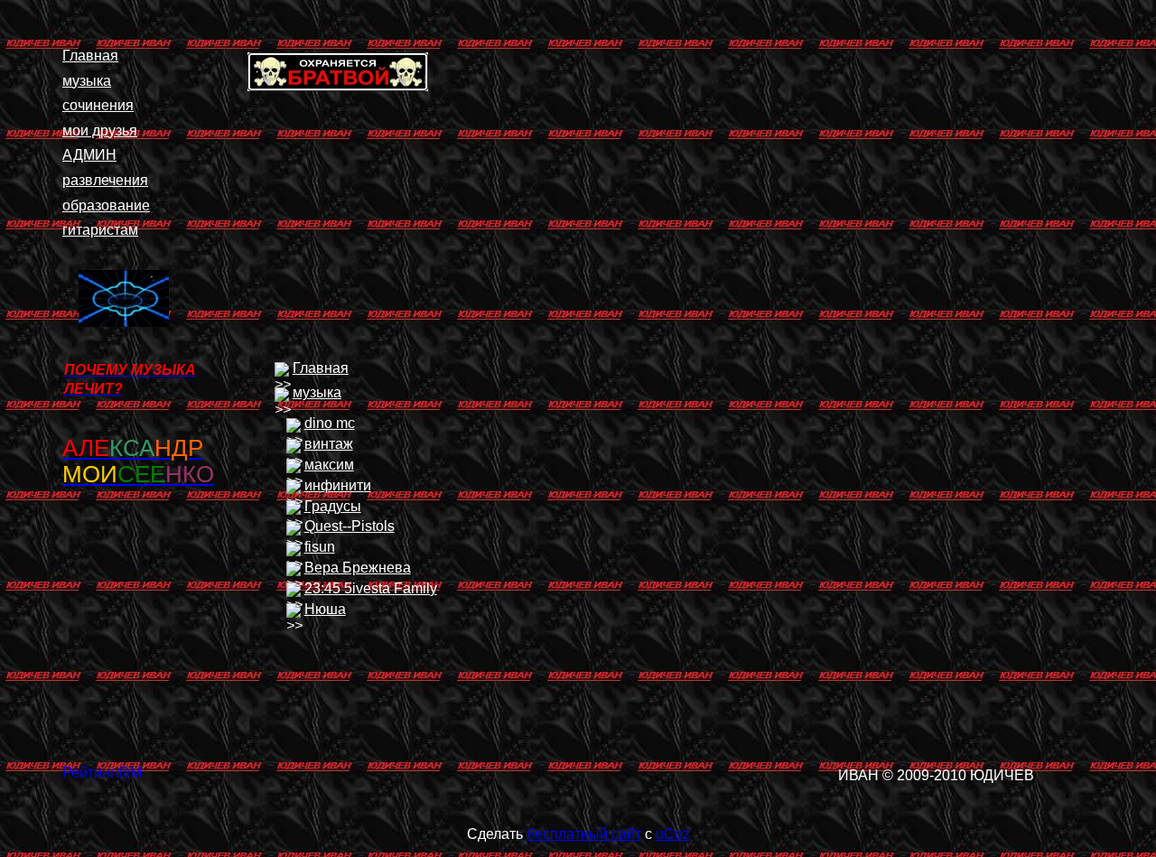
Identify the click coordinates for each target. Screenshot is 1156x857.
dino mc (329, 423)
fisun (319, 546)
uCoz (673, 834)
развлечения (105, 180)
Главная (90, 55)
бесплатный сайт (584, 834)
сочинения (98, 105)
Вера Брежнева (357, 567)
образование (106, 205)
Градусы (332, 506)
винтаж (328, 444)
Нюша (325, 609)
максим (329, 464)
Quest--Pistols (349, 526)
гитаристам (100, 230)
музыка (86, 80)
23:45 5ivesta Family (370, 588)
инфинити (337, 485)
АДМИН (89, 155)
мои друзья (99, 130)
